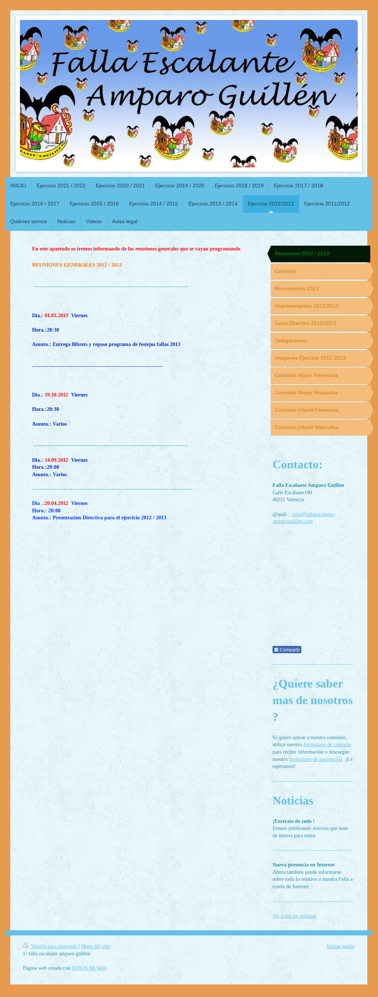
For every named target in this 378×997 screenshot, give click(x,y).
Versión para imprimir (54, 946)
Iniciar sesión (341, 946)
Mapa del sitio (96, 946)
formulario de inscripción (315, 759)
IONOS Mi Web (89, 968)
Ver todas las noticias (294, 916)
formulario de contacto (327, 744)
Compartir (289, 649)
